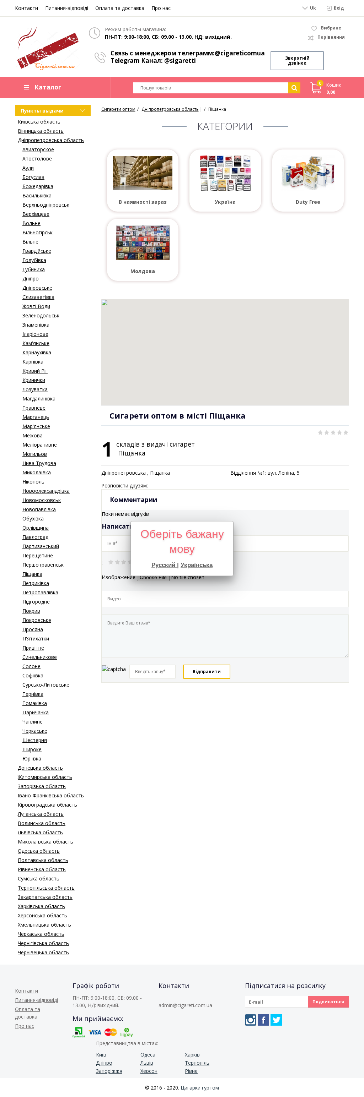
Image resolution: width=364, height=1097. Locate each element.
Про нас (161, 8)
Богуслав (33, 177)
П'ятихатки (35, 638)
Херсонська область (42, 915)
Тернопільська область (46, 887)
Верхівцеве (35, 214)
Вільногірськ (37, 232)
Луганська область (41, 814)
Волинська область (41, 823)
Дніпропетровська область (51, 140)
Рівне (191, 1071)
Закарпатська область (45, 897)
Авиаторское (38, 149)
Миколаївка (36, 472)
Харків (192, 1054)
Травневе (34, 407)
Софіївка (32, 675)
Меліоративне (39, 444)
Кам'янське (35, 343)
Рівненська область (42, 869)
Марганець (35, 417)
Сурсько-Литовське (45, 684)
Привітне (33, 647)
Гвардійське (36, 250)
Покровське (36, 620)
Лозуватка (35, 389)
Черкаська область (41, 933)
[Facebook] (263, 1020)
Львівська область (40, 832)
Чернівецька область (43, 952)
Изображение (118, 577)
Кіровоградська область (47, 804)
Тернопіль (197, 1062)
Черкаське (34, 730)
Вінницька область (41, 130)
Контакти (26, 8)
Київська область (39, 121)
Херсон (148, 1071)
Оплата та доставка (119, 8)
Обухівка (33, 518)
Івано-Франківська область (51, 795)
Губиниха (33, 269)
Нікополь (33, 481)
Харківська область (41, 906)
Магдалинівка (38, 398)
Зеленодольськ (40, 315)
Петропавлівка (40, 592)
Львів (146, 1062)
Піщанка (32, 574)
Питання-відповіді (66, 8)
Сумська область (38, 878)
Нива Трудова (39, 463)
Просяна (32, 629)
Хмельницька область (44, 924)
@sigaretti (180, 60)
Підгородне (36, 601)
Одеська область (39, 850)
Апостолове (37, 158)
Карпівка (32, 361)
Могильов (34, 454)
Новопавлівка (39, 509)
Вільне (30, 241)
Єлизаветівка (38, 297)
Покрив (31, 610)
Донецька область (40, 767)
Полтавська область (43, 860)
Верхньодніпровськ (45, 204)
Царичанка (35, 712)
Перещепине (37, 555)
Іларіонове (35, 334)
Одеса (147, 1054)
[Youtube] (289, 1020)
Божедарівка (37, 186)
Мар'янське (36, 426)
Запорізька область (42, 786)
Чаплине (32, 721)
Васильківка (37, 195)
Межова (32, 435)
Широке (32, 749)
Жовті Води (36, 306)
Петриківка (35, 583)
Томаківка (34, 703)
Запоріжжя (109, 1071)
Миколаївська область (45, 841)
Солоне (31, 666)
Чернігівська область (43, 943)
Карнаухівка (36, 352)
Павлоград (35, 537)
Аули (28, 167)
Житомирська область (45, 777)
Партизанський (40, 546)
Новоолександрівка (46, 490)
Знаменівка (35, 324)
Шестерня (34, 740)
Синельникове (39, 657)
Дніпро (30, 278)
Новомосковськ (41, 500)
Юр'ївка (31, 758)
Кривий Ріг (35, 370)
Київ (101, 1054)
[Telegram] (276, 1020)
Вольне (31, 223)
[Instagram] (250, 1020)
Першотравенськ (43, 564)
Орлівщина (35, 527)
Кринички (33, 380)
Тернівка (32, 694)
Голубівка (34, 260)
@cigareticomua (240, 53)
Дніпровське (37, 287)
